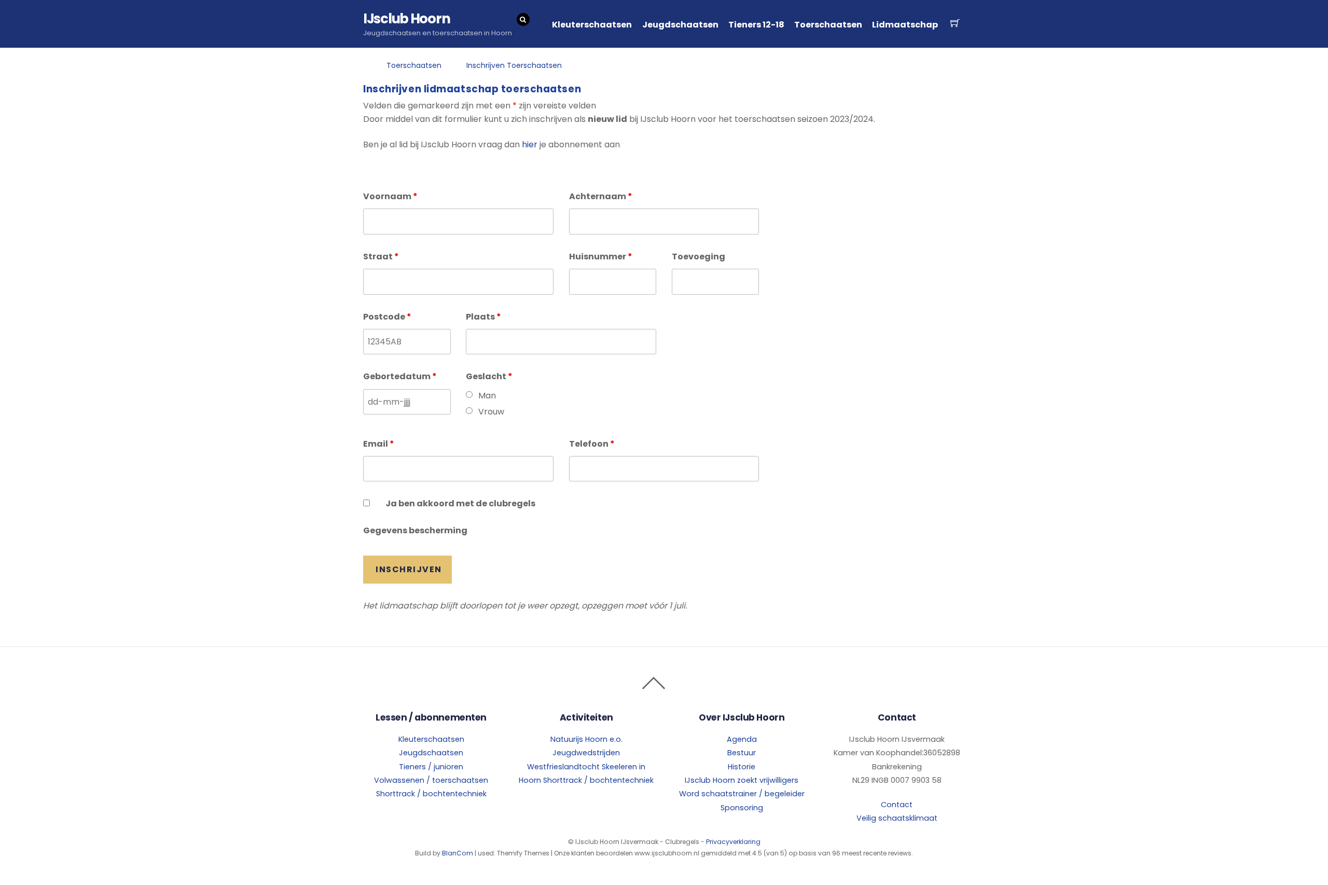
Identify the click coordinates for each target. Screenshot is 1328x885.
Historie (741, 767)
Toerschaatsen (828, 25)
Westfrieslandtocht (563, 767)
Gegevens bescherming (415, 530)
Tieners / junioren (431, 767)
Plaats (483, 317)
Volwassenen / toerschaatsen (431, 780)
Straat (381, 256)
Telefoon (592, 444)
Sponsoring (742, 808)
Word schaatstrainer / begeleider (742, 794)
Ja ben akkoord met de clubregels (460, 503)
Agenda (742, 739)
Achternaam (600, 196)
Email (378, 444)
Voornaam (390, 196)
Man (487, 396)
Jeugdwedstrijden (586, 753)
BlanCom (457, 853)
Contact (896, 804)
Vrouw (491, 412)
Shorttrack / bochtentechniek (431, 794)
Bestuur (741, 753)
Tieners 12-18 (756, 25)
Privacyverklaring (733, 841)
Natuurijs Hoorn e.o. (586, 739)
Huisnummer (600, 256)
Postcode (387, 317)
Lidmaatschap (905, 25)
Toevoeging (698, 256)
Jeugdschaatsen (680, 25)
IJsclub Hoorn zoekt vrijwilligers (741, 780)
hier (529, 144)
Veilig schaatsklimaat (896, 818)
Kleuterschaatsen (592, 25)
